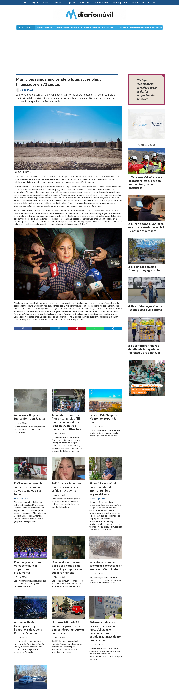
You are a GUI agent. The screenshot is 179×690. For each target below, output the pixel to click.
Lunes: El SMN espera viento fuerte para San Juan (104, 27)
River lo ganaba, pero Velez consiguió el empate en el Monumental (27, 567)
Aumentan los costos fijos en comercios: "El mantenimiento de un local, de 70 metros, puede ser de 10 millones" (68, 422)
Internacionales (101, 2)
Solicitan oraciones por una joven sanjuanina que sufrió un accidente (67, 487)
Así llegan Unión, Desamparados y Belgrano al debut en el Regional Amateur (28, 628)
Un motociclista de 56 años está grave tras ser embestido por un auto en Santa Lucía (68, 628)
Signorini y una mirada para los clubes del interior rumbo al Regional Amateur (103, 489)
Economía (57, 2)
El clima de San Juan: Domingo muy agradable (144, 268)
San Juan (34, 2)
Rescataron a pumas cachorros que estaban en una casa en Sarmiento (106, 565)
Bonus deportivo (21, 498)
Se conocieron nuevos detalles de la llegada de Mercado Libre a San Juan (144, 349)
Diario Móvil (26, 90)
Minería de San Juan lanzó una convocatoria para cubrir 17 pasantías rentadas (146, 227)
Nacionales (85, 2)
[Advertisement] (89, 49)
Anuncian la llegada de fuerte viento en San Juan (154, 27)
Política (46, 2)
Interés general (120, 2)
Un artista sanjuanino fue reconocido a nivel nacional (145, 307)
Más (144, 2)
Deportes (71, 2)
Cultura (134, 2)
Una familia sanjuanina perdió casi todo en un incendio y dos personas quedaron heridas (67, 567)
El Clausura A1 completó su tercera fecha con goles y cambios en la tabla (30, 489)
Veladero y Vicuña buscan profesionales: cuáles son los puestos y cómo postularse (145, 182)
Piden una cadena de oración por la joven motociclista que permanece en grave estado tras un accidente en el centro (105, 631)
